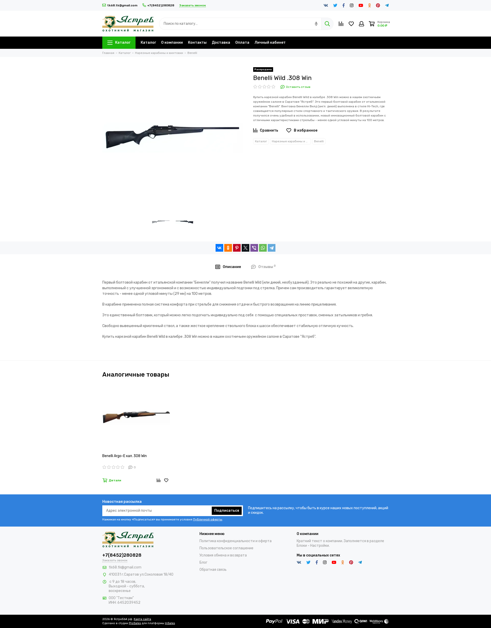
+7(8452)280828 (160, 5)
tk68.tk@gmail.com (122, 5)
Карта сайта (142, 619)
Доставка (221, 42)
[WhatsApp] (263, 248)
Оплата (242, 42)
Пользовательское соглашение (226, 548)
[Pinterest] (237, 248)
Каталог (122, 42)
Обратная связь (213, 569)
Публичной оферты (207, 519)
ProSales (135, 623)
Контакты (197, 42)
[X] (245, 248)
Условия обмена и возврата (223, 555)
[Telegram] (271, 248)
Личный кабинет (270, 42)
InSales (170, 623)
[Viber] (254, 248)
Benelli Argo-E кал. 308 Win (124, 456)
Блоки (302, 545)
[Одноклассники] (228, 248)
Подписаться (226, 510)
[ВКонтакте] (219, 248)
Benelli (319, 141)
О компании (172, 42)
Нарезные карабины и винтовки (291, 141)
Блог (203, 562)
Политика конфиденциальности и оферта (235, 541)
